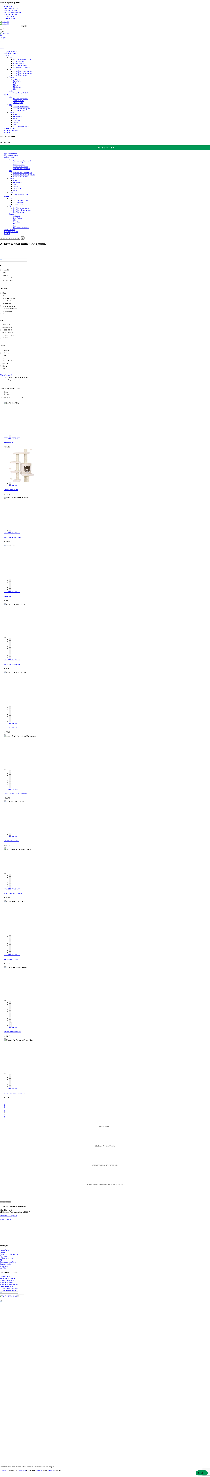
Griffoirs (3, 1252)
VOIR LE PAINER (105, 148)
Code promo (8, 6)
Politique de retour (6, 1282)
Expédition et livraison (12, 14)
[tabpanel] (107, 418)
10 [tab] (10, 1023)
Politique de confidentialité (9, 1284)
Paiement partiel (5, 1264)
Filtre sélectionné (6, 375)
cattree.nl (51, 1470)
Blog (1, 1260)
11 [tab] (10, 1025)
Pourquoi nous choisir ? (12, 8)
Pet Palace (3, 1268)
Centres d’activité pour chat (9, 1254)
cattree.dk (22, 1470)
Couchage (3, 1256)
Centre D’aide (5, 1276)
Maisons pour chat (6, 1258)
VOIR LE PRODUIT (12, 438)
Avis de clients (9, 16)
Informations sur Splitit (8, 1290)
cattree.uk (3, 1470)
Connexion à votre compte (9, 1288)
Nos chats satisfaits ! (11, 10)
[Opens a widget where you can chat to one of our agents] (202, 1473)
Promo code (4, 1266)
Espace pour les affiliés (8, 1262)
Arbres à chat (4, 1250)
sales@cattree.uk (6, 1219)
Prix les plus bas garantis (12, 12)
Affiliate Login (9, 18)
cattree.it (39, 1470)
